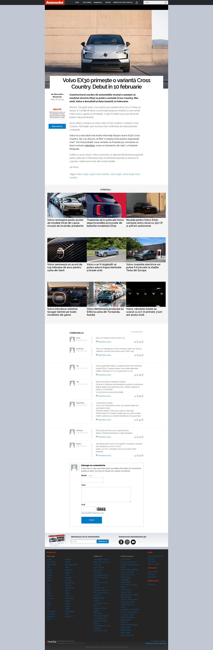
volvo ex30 (115, 174)
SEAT (67, 591)
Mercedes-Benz (71, 565)
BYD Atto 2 (98, 572)
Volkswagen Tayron (101, 603)
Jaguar (49, 604)
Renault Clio (98, 570)
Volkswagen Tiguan (101, 559)
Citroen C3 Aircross (101, 590)
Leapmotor (51, 617)
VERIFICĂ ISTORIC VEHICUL (123, 2)
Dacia (49, 580)
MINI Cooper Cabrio (101, 593)
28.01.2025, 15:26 (82, 340)
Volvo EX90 (98, 613)
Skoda (67, 593)
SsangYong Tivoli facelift (130, 609)
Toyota (67, 609)
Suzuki (67, 604)
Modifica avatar (74, 467)
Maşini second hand (155, 556)
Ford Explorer (126, 559)
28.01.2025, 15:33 (82, 351)
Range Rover (70, 583)
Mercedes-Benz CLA (102, 562)
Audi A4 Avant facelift (129, 612)
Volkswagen (69, 611)
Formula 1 (151, 585)
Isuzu (49, 601)
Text (83, 485)
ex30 (85, 174)
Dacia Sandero (126, 630)
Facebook (121, 542)
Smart (67, 596)
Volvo (127, 107)
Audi (48, 567)
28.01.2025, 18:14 (82, 368)
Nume (84, 475)
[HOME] (55, 2)
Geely (49, 593)
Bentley (50, 570)
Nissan (68, 572)
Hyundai (50, 598)
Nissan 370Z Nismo (128, 562)
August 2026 (153, 572)
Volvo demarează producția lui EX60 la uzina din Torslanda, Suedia (105, 311)
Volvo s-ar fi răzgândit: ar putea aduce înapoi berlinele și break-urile (104, 267)
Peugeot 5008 (99, 598)
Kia (48, 609)
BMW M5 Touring (100, 582)
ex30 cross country (99, 174)
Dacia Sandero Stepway (130, 569)
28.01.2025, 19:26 (82, 384)
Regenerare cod (98, 513)
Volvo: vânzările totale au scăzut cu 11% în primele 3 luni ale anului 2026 (144, 311)
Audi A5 (97, 595)
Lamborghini (51, 611)
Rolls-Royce (69, 588)
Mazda (67, 562)
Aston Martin (51, 565)
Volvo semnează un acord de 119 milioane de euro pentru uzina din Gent (64, 267)
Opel (67, 575)
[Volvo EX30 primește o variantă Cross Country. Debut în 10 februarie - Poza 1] (106, 49)
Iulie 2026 (151, 574)
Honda (49, 596)
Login (136, 2)
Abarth (49, 559)
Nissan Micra (126, 582)
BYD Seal (97, 565)
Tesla (67, 606)
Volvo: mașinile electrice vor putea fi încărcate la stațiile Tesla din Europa (143, 267)
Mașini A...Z (69, 617)
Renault (68, 585)
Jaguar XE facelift (127, 602)
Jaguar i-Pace (126, 592)
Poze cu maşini (153, 564)
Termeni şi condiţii (77, 643)
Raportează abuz (104, 342)
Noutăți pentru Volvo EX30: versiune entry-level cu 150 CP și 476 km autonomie (144, 222)
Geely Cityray (99, 567)
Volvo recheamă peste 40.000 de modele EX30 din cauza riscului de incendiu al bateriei (65, 222)
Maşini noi (51, 552)
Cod (83, 505)
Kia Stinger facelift (127, 615)
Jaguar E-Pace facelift (129, 599)
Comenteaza (137, 332)
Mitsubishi (69, 570)
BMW (49, 572)
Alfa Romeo (51, 562)
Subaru (68, 601)
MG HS (96, 601)
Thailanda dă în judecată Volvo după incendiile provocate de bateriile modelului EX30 (105, 222)
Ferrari (49, 585)
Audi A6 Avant (99, 588)
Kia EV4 (97, 585)
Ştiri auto (151, 559)
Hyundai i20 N (126, 589)
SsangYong (69, 598)
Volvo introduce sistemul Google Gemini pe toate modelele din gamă (62, 311)
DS (48, 583)
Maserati (68, 559)
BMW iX (124, 622)
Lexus (49, 619)
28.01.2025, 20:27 (82, 405)
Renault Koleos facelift (129, 625)
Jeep (48, 606)
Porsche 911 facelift (101, 616)
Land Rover (51, 614)
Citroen (49, 575)
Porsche (68, 580)
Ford (48, 591)
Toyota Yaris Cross (128, 575)
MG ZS (96, 606)
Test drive (151, 561)
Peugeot (68, 578)
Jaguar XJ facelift (127, 572)
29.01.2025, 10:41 (82, 446)
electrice (90, 145)
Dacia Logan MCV (127, 635)
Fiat (48, 588)
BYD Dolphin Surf (100, 618)
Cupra (49, 578)
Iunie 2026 (152, 577)
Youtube (133, 542)
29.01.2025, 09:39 (82, 433)
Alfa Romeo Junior (101, 631)
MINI (67, 567)
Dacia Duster (125, 627)
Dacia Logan (125, 633)
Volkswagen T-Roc (101, 575)
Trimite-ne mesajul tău (155, 643)
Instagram (127, 542)
